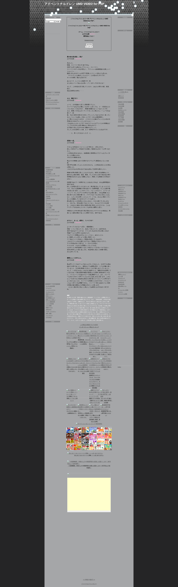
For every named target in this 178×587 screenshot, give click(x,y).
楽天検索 (120, 121)
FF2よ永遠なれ (49, 192)
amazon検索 (121, 119)
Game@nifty (121, 284)
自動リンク (121, 96)
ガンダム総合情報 (50, 286)
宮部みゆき (48, 309)
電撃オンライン (122, 274)
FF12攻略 (48, 203)
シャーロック (49, 315)
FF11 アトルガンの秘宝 (52, 100)
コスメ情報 (48, 305)
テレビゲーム (121, 187)
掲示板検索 (121, 115)
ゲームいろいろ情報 (123, 290)
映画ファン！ (49, 296)
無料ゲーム (121, 189)
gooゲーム (120, 195)
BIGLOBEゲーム (122, 286)
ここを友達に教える (123, 92)
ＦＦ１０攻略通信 (50, 179)
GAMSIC (120, 207)
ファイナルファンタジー (89, 584)
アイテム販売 (49, 205)
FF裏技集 (48, 198)
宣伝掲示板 (121, 97)
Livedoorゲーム (122, 197)
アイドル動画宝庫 (50, 301)
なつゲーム (121, 201)
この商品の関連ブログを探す (89, 325)
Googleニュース (122, 110)
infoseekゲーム (122, 193)
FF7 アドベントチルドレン (52, 102)
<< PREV (86, 579)
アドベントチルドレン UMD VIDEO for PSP (74, 3)
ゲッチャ (120, 292)
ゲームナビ (48, 288)
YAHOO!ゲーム (122, 191)
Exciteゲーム (121, 199)
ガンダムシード (50, 292)
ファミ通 (120, 276)
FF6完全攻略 (49, 186)
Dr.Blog (119, 367)
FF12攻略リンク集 (50, 173)
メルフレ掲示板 (50, 303)
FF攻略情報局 (49, 169)
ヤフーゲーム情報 (122, 294)
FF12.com (48, 98)
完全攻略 (120, 210)
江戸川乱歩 (48, 317)
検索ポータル (49, 307)
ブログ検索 (121, 117)
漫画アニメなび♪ (50, 294)
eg (119, 288)
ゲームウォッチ (122, 280)
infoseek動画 (121, 114)
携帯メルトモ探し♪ (50, 299)
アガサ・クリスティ (51, 311)
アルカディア (121, 278)
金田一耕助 (48, 313)
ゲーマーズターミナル (123, 209)
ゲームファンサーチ (123, 203)
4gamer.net (121, 282)
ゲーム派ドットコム (123, 205)
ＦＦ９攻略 (48, 207)
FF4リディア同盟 (50, 209)
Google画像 (121, 106)
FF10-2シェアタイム (51, 184)
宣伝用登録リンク (50, 298)
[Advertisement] (89, 9)
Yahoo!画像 (121, 104)
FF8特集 (48, 196)
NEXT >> (92, 579)
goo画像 (120, 108)
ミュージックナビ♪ (50, 290)
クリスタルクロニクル (51, 104)
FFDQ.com (48, 171)
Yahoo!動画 (121, 112)
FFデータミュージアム (51, 194)
